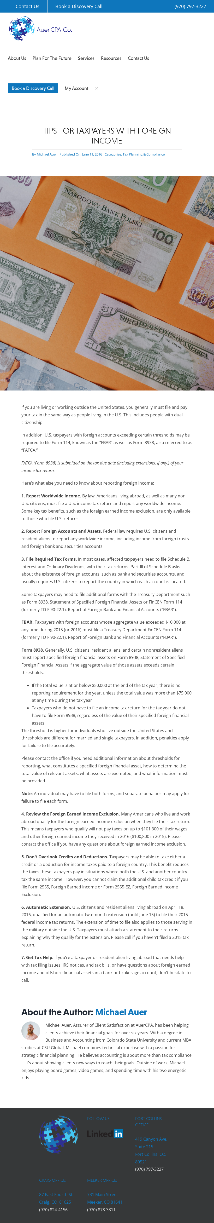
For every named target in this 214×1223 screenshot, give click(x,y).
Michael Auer (47, 154)
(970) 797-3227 (190, 6)
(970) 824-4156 (53, 1210)
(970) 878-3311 (101, 1210)
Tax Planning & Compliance (144, 154)
